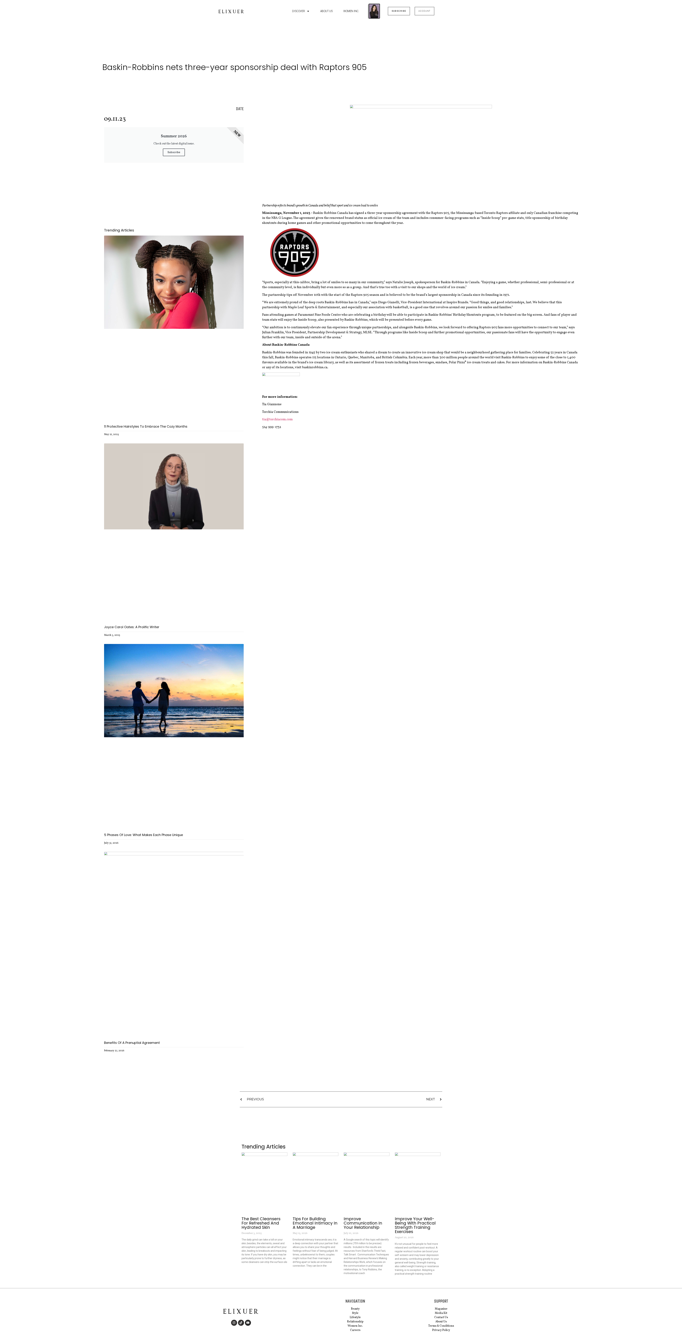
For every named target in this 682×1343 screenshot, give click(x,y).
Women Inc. (351, 11)
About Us (326, 11)
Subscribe (173, 152)
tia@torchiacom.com (277, 419)
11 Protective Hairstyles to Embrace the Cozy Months (145, 426)
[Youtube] (248, 1323)
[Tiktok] (241, 1323)
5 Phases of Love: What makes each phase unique (143, 835)
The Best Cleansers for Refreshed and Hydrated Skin (261, 1223)
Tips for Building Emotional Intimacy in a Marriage (315, 1223)
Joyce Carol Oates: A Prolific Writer (131, 627)
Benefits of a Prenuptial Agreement (132, 1042)
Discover (298, 11)
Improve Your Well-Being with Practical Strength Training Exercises (415, 1225)
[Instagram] (234, 1323)
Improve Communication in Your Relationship (363, 1223)
